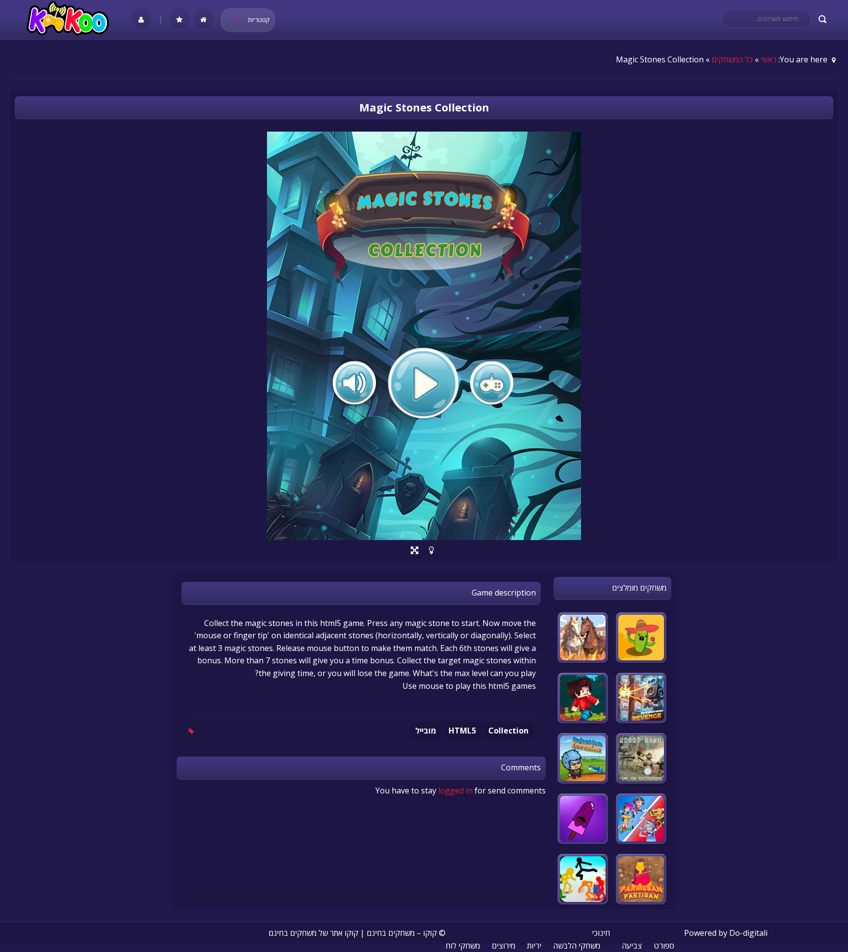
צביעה (632, 945)
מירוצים (503, 945)
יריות (534, 945)
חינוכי (601, 932)
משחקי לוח (463, 945)
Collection (508, 730)
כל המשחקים (732, 59)
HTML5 (462, 730)
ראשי (768, 59)
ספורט (664, 945)
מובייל (425, 730)
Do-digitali (748, 932)
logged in (455, 790)
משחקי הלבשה (576, 945)
